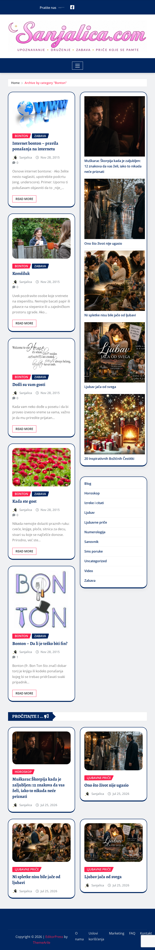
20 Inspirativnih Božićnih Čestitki (109, 458)
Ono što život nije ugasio (103, 243)
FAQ (132, 933)
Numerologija (94, 532)
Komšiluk (21, 273)
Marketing (116, 933)
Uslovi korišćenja (96, 936)
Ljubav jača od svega (100, 387)
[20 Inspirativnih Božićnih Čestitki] (114, 424)
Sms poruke (93, 551)
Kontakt (146, 933)
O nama (79, 936)
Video (88, 571)
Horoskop (92, 493)
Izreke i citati (94, 503)
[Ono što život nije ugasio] (114, 209)
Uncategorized (95, 561)
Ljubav (89, 512)
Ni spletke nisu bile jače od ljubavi (110, 315)
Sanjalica (25, 157)
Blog (87, 483)
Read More (24, 199)
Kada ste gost (24, 501)
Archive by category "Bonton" (46, 83)
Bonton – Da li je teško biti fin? (39, 644)
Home (15, 83)
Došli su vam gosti (28, 385)
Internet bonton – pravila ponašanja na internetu (35, 146)
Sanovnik (91, 541)
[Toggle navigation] (77, 66)
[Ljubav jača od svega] (114, 352)
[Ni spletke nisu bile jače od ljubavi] (114, 281)
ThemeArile (41, 942)
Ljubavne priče (95, 522)
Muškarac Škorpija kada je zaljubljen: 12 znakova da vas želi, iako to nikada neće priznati (112, 166)
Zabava (89, 580)
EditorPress (54, 937)
